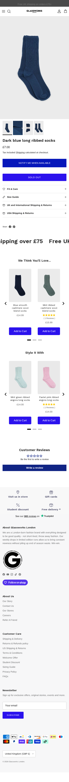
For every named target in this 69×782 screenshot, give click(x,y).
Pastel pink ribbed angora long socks (49, 398)
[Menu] (3, 11)
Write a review (34, 467)
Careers (7, 615)
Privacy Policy (10, 671)
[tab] (29, 429)
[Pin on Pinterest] (14, 227)
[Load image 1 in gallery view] (34, 67)
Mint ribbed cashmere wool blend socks (49, 308)
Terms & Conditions (12, 653)
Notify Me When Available (34, 163)
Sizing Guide (9, 667)
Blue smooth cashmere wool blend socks (20, 308)
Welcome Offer (10, 657)
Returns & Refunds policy (15, 643)
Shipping (20, 152)
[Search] (10, 11)
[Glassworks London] (34, 11)
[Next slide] (63, 303)
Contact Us (8, 606)
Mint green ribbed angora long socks (20, 398)
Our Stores (8, 610)
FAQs (5, 676)
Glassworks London (16, 762)
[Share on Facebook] (10, 227)
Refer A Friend (10, 620)
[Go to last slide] (6, 303)
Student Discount (11, 662)
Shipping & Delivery (12, 639)
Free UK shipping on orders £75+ (35, 3)
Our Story (7, 601)
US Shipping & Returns (14, 648)
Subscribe (13, 715)
